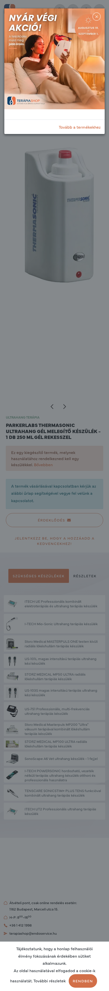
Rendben (83, 980)
